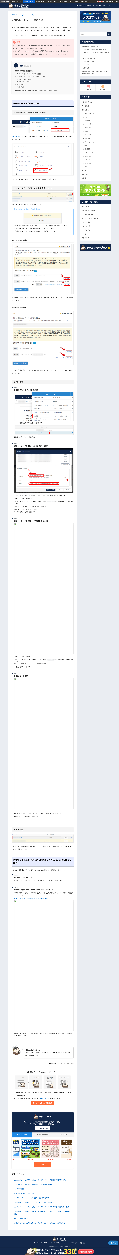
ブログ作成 (87, 6)
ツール (84, 234)
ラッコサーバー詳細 (42, 1128)
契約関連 (87, 120)
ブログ (84, 170)
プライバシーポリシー (62, 1243)
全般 (86, 117)
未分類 (84, 178)
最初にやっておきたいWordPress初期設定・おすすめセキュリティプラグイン (40, 1223)
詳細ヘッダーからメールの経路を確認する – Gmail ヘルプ (31, 898)
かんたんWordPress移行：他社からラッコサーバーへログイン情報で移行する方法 (41, 1207)
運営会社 (82, 1243)
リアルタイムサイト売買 (90, 218)
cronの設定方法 (19, 1189)
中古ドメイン (86, 230)
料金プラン (79, 6)
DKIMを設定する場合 (25, 79)
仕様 (86, 167)
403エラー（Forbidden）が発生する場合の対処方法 (31, 1198)
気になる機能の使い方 (21, 1218)
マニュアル (61, 1063)
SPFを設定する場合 (24, 81)
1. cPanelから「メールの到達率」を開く (29, 74)
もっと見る (42, 1164)
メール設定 (70, 1063)
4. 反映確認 (20, 87)
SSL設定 (87, 131)
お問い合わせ (75, 1243)
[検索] (109, 34)
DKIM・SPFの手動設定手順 (23, 71)
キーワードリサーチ (88, 210)
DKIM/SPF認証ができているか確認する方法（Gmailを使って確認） (36, 91)
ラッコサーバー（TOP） (41, 1243)
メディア (52, 1243)
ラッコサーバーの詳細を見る (42, 1103)
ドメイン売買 (86, 226)
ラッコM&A (44, 1098)
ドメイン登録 (86, 222)
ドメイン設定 (89, 124)
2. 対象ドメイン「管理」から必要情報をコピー (31, 76)
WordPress (88, 127)
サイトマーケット (90, 113)
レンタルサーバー (87, 214)
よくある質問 (103, 89)
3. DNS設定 (20, 84)
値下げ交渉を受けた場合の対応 (24, 1193)
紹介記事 (84, 174)
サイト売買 (85, 207)
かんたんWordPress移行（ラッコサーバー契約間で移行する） (34, 1202)
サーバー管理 (16, 136)
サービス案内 (86, 106)
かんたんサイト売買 (99, 6)
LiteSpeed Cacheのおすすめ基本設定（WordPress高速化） (34, 1184)
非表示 (27, 66)
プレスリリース (87, 102)
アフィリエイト (87, 238)
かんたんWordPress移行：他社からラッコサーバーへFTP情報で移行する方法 (40, 1180)
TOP (108, 6)
